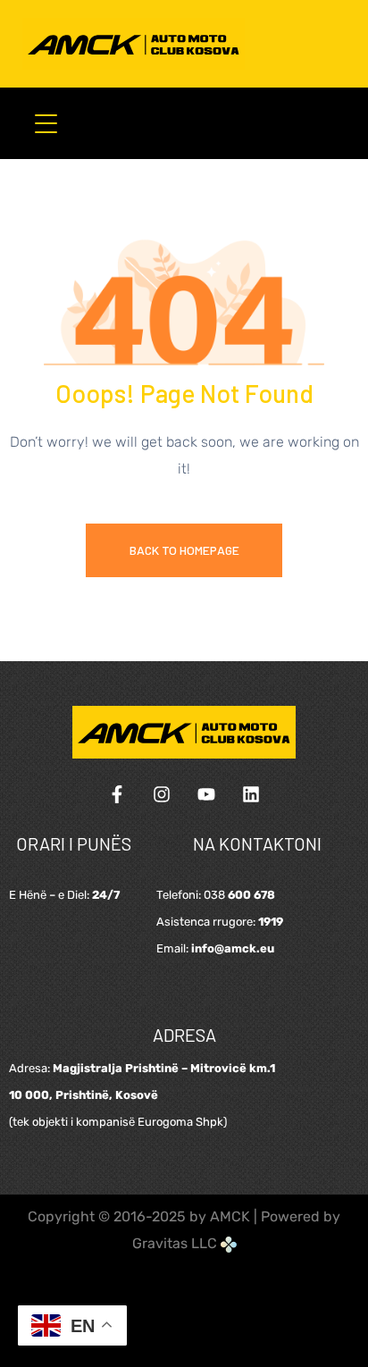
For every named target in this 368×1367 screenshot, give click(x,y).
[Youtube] (206, 794)
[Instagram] (162, 794)
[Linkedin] (251, 794)
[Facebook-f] (117, 794)
